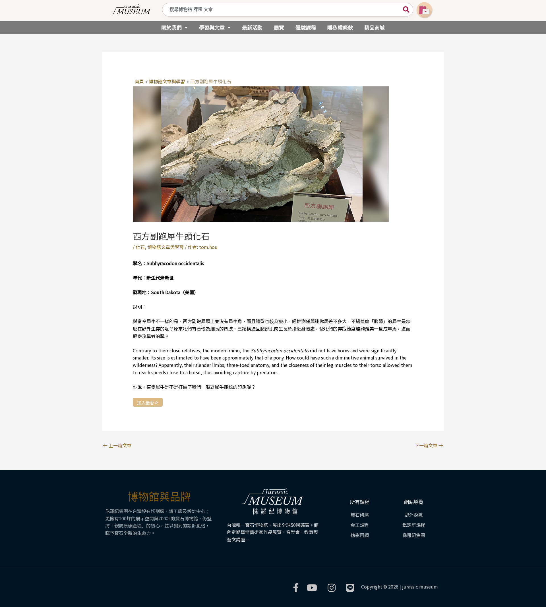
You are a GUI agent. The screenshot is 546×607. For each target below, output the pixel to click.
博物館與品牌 (159, 496)
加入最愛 (145, 403)
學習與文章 (212, 27)
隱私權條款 (340, 27)
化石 (140, 247)
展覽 (279, 27)
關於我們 (171, 27)
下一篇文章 (429, 445)
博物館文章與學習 (165, 247)
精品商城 (374, 27)
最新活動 (252, 27)
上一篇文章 (117, 445)
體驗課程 (305, 27)
